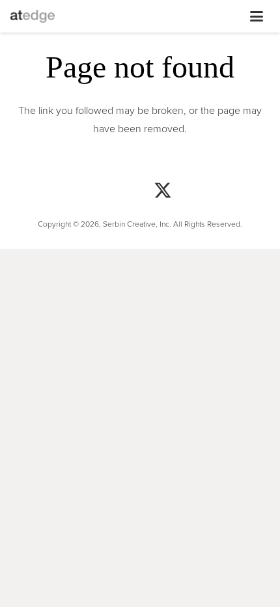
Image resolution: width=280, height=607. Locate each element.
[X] (163, 192)
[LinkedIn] (208, 192)
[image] (32, 16)
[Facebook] (117, 192)
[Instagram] (71, 192)
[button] (148, 16)
